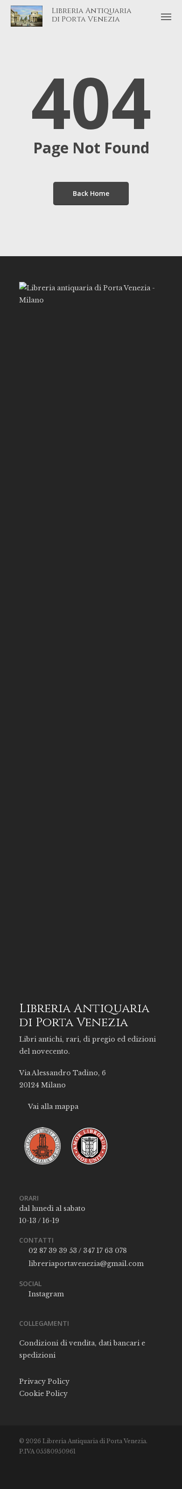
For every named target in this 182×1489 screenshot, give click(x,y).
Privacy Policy (44, 1381)
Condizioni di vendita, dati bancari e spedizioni (82, 1349)
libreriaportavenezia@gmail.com (85, 1263)
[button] (166, 16)
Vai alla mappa (52, 1106)
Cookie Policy (43, 1393)
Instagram (45, 1294)
